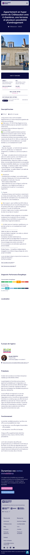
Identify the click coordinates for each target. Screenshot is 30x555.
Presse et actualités (19, 532)
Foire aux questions (6, 532)
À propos (6, 529)
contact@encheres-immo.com (9, 544)
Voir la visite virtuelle (7, 262)
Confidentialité (21, 524)
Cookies (19, 529)
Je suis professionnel (7, 492)
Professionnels (8, 524)
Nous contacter (8, 540)
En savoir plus (4, 284)
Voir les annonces (7, 488)
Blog (5, 526)
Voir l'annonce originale (8, 266)
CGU (18, 526)
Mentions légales (21, 521)
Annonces (6, 521)
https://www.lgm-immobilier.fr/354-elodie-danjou (15, 362)
